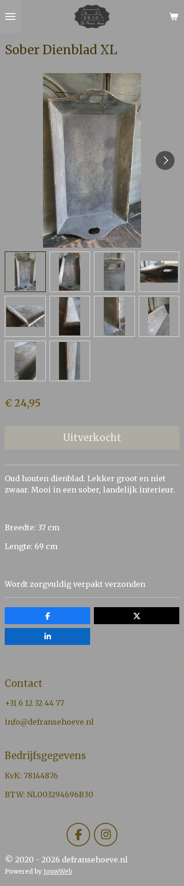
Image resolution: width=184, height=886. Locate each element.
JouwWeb (57, 872)
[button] (25, 272)
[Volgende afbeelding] (165, 160)
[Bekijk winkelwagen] (173, 16)
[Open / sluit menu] (10, 16)
